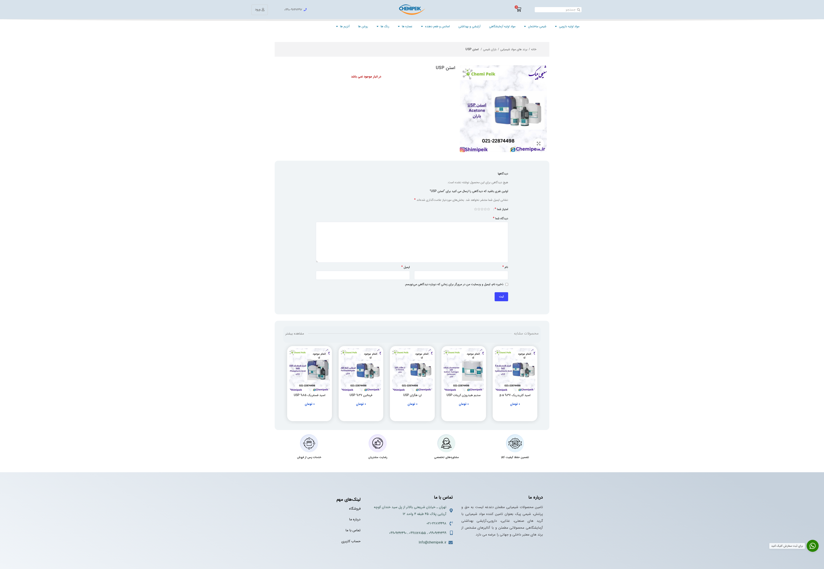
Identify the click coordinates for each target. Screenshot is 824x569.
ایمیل (405, 267)
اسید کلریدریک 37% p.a (515, 395)
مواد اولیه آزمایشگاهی (502, 26)
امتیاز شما (501, 209)
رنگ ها (385, 26)
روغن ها (363, 26)
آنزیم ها (345, 26)
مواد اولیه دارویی (569, 26)
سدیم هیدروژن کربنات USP (464, 395)
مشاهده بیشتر (294, 333)
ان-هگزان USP (412, 395)
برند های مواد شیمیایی (513, 49)
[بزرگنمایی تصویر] (538, 143)
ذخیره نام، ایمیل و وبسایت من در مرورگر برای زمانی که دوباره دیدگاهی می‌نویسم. (453, 284)
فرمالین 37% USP (361, 395)
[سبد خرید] (518, 9)
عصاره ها (407, 26)
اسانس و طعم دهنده (437, 26)
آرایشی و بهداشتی (469, 26)
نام (505, 267)
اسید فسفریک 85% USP (309, 395)
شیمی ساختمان (537, 26)
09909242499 (437, 533)
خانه (533, 49)
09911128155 (417, 533)
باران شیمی (490, 49)
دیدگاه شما (500, 218)
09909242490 (397, 533)
